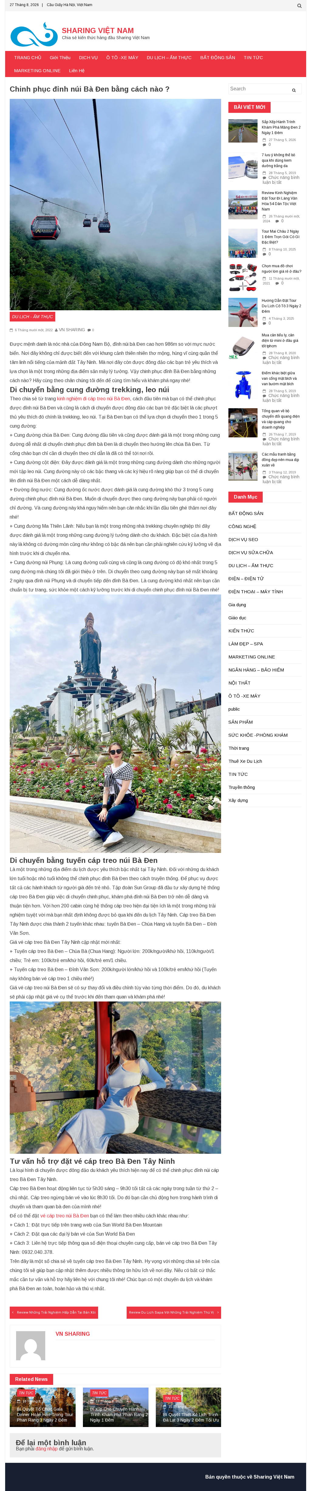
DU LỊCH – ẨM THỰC (169, 57)
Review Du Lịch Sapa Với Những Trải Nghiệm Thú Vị (171, 1312)
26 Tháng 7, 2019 (282, 434)
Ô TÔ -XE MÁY (122, 57)
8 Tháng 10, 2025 (282, 249)
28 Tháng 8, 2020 (282, 353)
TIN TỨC (253, 57)
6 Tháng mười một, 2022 (33, 330)
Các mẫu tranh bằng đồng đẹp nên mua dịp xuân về (280, 459)
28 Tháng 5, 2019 (282, 173)
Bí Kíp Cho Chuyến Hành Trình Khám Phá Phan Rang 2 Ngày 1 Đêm (119, 1414)
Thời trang (238, 748)
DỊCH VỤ (88, 57)
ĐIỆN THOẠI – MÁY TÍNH (255, 591)
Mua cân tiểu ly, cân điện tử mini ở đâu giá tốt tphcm (280, 340)
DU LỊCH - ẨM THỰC (32, 316)
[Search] (294, 90)
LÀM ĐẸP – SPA (245, 643)
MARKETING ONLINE (37, 70)
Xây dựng (238, 800)
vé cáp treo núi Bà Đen (64, 1215)
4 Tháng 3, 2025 (281, 318)
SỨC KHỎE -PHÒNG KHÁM (258, 735)
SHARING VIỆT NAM (98, 30)
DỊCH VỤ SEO (243, 539)
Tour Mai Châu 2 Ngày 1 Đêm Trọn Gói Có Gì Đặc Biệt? (280, 236)
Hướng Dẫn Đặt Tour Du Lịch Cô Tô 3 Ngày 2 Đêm (281, 306)
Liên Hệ (76, 70)
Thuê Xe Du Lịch (245, 761)
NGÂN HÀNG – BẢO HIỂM (256, 669)
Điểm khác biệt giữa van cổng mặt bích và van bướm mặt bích (279, 378)
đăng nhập (47, 1448)
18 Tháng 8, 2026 (36, 1401)
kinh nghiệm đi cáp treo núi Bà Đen (93, 398)
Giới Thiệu (60, 57)
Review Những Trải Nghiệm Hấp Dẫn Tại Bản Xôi (56, 1312)
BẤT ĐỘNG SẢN (217, 57)
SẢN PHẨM (240, 722)
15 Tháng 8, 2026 (182, 1407)
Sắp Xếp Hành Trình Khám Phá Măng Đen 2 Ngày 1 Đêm (281, 127)
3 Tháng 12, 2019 (282, 472)
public (234, 709)
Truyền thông (241, 787)
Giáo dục (237, 617)
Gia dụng (237, 604)
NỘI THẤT (239, 682)
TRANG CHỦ (27, 57)
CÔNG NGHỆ (242, 526)
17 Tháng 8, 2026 (109, 1401)
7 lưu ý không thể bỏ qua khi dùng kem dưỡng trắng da (278, 160)
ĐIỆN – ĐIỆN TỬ (246, 578)
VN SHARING (72, 329)
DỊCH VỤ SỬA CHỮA (250, 552)
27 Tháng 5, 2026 (282, 140)
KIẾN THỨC (241, 630)
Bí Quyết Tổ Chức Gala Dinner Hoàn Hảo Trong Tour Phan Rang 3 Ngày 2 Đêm (45, 1414)
